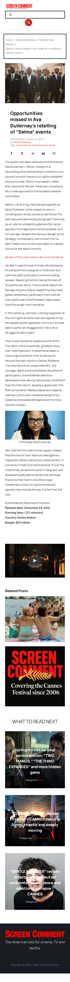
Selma (52, 145)
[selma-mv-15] (35, 64)
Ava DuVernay (23, 145)
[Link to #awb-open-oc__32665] (28, 22)
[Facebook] (11, 153)
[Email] (54, 153)
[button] (7, 619)
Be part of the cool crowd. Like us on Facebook (34, 257)
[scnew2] (19, 5)
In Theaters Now (41, 838)
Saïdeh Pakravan (22, 142)
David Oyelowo (40, 145)
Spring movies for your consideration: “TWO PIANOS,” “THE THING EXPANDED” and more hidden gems (35, 761)
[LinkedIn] (43, 153)
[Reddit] (33, 153)
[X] (22, 153)
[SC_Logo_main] (35, 932)
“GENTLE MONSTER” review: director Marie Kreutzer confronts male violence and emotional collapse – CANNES (35, 883)
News (42, 780)
